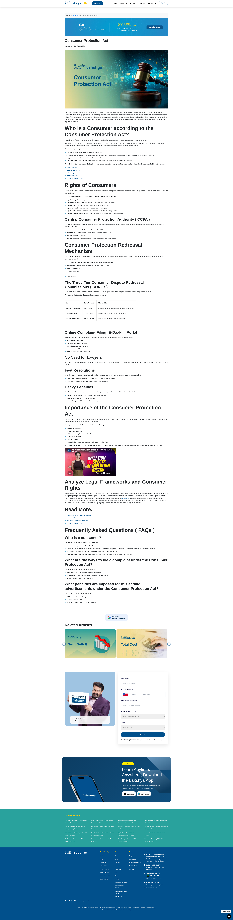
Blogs (131, 855)
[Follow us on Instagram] (79, 900)
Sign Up (163, 3)
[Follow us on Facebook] (75, 900)
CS (115, 872)
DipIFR (117, 879)
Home (115, 3)
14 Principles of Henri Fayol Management (79, 515)
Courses (97, 3)
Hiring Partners (104, 869)
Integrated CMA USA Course (121, 892)
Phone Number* (127, 689)
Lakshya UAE (104, 879)
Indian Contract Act (72, 175)
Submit (143, 735)
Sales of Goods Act (72, 167)
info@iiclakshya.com (80, 721)
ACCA (116, 859)
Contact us (152, 3)
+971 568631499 (154, 875)
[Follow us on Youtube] (70, 900)
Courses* (125, 722)
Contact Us (103, 862)
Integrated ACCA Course (119, 886)
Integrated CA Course (121, 882)
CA (115, 855)
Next (169, 644)
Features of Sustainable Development (78, 520)
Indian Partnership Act (73, 170)
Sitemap (131, 869)
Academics (132, 859)
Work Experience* (128, 711)
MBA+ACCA (118, 896)
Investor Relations (105, 875)
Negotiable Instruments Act (75, 178)
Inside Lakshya (104, 872)
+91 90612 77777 (80, 719)
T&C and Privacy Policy (155, 740)
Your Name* (126, 678)
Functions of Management (74, 518)
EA (115, 865)
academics (76, 15)
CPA (116, 875)
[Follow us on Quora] (88, 900)
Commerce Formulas (135, 862)
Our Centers (103, 865)
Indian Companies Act (73, 173)
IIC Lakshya (125, 498)
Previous (64, 644)
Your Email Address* (129, 700)
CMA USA (117, 862)
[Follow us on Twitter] (66, 900)
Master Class (133, 865)
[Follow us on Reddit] (84, 900)
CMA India (118, 869)
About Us (102, 859)
